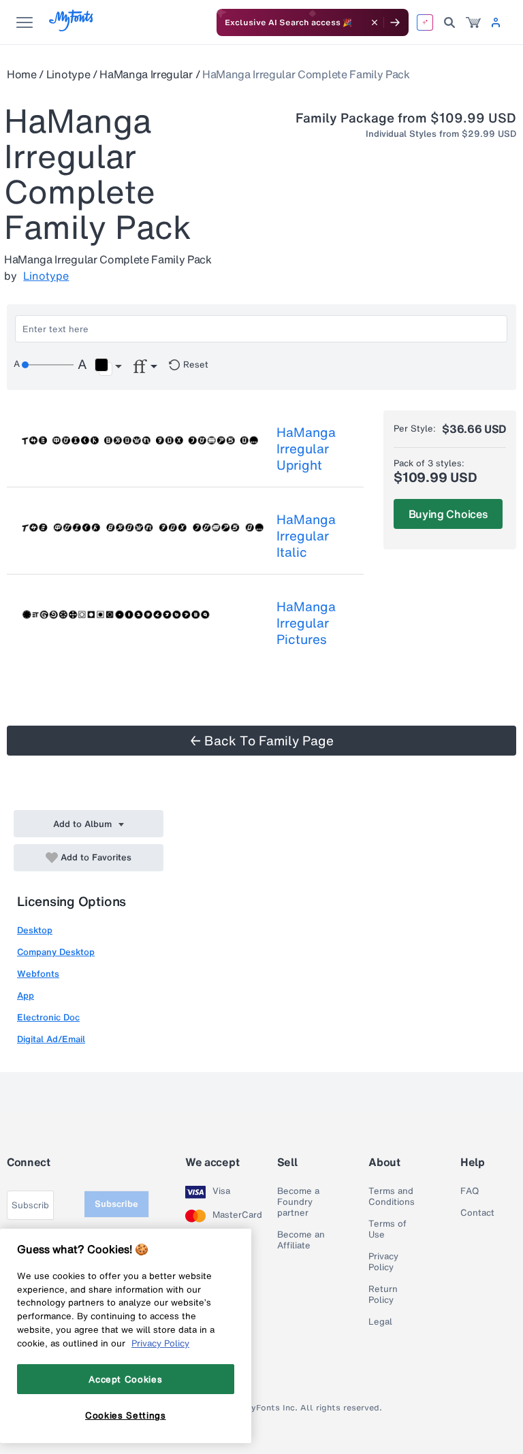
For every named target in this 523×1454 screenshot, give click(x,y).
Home (22, 74)
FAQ (469, 1191)
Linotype (68, 74)
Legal (380, 1321)
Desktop (34, 930)
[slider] (48, 365)
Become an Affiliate (301, 1240)
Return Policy (383, 1295)
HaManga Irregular (146, 74)
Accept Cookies (125, 1379)
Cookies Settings (125, 1415)
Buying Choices (448, 514)
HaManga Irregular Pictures (306, 623)
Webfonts (38, 973)
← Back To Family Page (262, 740)
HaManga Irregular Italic (306, 536)
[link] (473, 22)
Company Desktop (56, 952)
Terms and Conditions (391, 1197)
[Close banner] (374, 22)
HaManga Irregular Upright (306, 448)
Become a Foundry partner (298, 1202)
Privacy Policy (383, 1262)
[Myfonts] (72, 27)
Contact (477, 1213)
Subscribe (116, 1203)
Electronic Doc (48, 1017)
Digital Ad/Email (51, 1039)
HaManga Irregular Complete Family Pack (306, 74)
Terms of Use (387, 1229)
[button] (108, 367)
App (25, 995)
